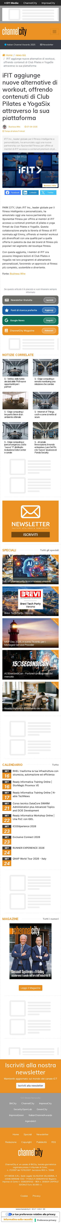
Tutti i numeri (51, 918)
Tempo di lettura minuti (14, 131)
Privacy (37, 1195)
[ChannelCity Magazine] (30, 950)
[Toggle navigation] (54, 32)
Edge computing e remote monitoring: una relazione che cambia (44, 381)
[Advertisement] (31, 1050)
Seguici (49, 320)
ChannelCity (30, 2)
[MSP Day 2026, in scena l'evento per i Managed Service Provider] (30, 633)
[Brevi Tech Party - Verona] (30, 601)
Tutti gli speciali (49, 550)
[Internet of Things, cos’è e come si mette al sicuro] (45, 400)
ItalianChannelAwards (40, 1115)
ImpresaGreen (16, 1115)
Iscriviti (49, 300)
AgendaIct (30, 1121)
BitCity (13, 1103)
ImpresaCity (48, 2)
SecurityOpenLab (23, 1109)
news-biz (21, 55)
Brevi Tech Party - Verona (18, 613)
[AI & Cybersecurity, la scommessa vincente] (30, 569)
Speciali (28, 1134)
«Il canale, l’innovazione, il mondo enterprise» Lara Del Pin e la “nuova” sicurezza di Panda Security (45, 447)
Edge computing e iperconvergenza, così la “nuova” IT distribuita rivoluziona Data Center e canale (15, 447)
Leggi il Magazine (30, 987)
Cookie (24, 1195)
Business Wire (14, 127)
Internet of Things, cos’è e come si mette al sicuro (45, 414)
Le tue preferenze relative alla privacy (33, 1214)
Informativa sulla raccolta (18, 1219)
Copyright (26, 1142)
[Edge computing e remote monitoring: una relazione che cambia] (45, 367)
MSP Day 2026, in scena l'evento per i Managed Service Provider (25, 643)
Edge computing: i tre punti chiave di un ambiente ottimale (13, 414)
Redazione (11, 1142)
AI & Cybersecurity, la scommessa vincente (27, 581)
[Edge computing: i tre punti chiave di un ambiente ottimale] (15, 400)
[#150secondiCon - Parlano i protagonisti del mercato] (30, 665)
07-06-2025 (31, 127)
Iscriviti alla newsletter (30, 1085)
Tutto (55, 764)
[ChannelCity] (14, 31)
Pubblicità (41, 1142)
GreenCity (42, 1109)
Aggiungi (49, 310)
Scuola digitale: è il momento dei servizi (26, 708)
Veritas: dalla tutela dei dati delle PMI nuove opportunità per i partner (15, 382)
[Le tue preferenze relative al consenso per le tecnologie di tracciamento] (45, 1220)
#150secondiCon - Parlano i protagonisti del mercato (28, 675)
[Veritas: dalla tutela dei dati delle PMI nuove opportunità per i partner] (15, 367)
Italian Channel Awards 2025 (21, 44)
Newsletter (47, 44)
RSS (53, 1142)
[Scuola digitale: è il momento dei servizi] (30, 696)
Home (8, 55)
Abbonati (49, 330)
